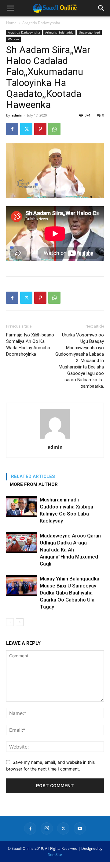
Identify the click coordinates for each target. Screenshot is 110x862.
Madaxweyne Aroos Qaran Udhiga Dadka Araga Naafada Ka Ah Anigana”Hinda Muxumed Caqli (70, 550)
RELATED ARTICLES (33, 476)
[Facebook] (12, 129)
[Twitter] (26, 129)
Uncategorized (89, 32)
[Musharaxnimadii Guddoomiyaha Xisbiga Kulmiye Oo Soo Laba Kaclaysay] (21, 506)
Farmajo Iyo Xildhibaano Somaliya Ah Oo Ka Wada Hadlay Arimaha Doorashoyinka (30, 344)
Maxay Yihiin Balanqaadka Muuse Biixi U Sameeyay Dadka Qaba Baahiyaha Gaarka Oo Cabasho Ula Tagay (69, 593)
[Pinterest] (40, 129)
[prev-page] (10, 622)
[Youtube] (80, 828)
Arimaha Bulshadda (59, 32)
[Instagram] (47, 828)
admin (17, 115)
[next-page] (20, 622)
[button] (10, 8)
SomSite (55, 854)
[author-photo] (55, 438)
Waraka (13, 39)
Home (11, 22)
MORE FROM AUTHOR (34, 484)
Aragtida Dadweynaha (41, 22)
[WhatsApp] (54, 129)
